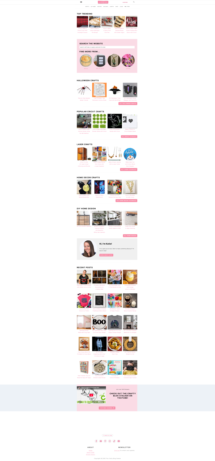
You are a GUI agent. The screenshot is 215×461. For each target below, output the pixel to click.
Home (90, 450)
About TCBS (90, 452)
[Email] (118, 441)
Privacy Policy (90, 454)
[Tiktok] (114, 441)
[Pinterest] (105, 441)
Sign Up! (117, 450)
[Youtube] (101, 441)
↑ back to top (107, 435)
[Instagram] (109, 441)
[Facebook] (96, 441)
